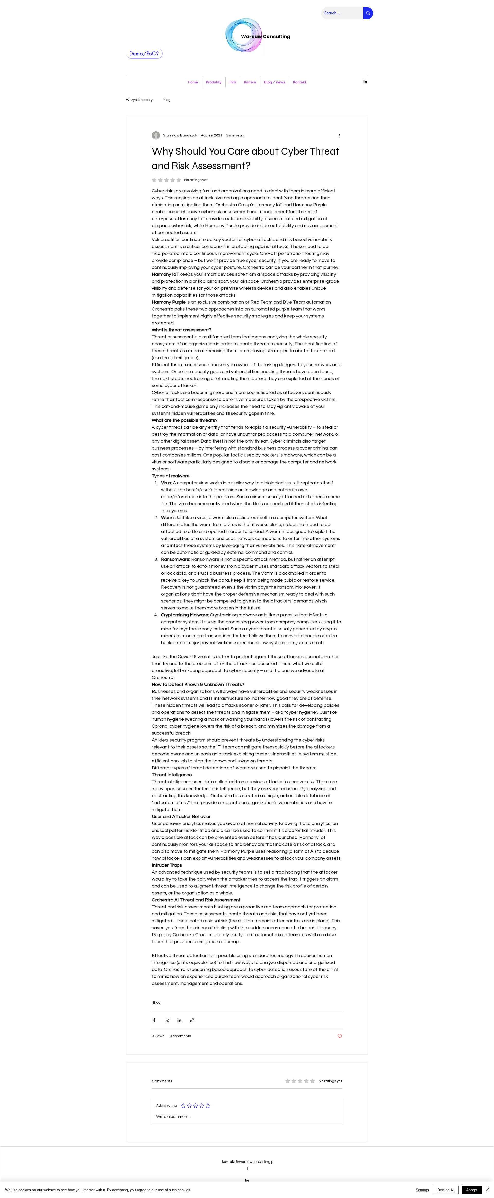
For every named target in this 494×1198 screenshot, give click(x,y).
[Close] (488, 1190)
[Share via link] (192, 1020)
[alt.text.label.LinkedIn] (365, 81)
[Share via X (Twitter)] (166, 1020)
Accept (471, 1189)
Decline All (445, 1189)
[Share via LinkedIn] (179, 1020)
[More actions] (339, 135)
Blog (167, 100)
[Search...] (368, 13)
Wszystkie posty (139, 100)
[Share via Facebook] (154, 1020)
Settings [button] (422, 1189)
